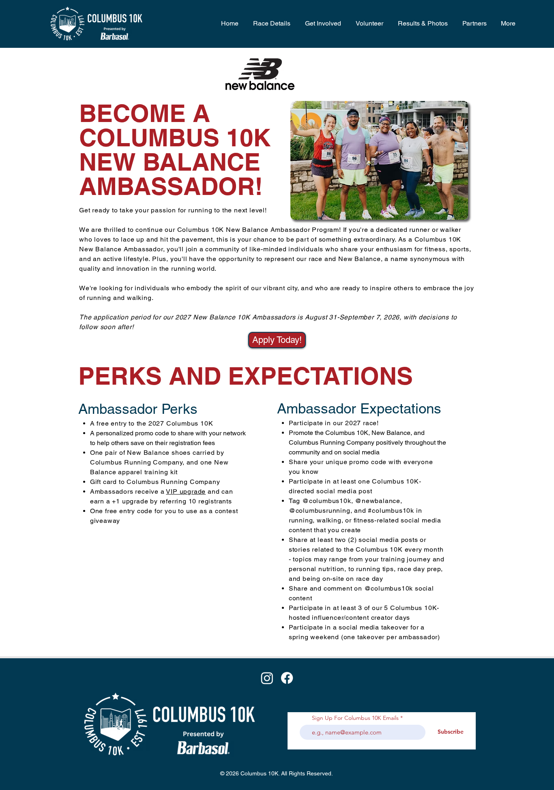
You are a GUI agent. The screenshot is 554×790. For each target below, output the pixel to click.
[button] (270, 23)
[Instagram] (267, 678)
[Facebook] (287, 678)
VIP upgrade (186, 491)
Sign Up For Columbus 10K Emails (355, 718)
